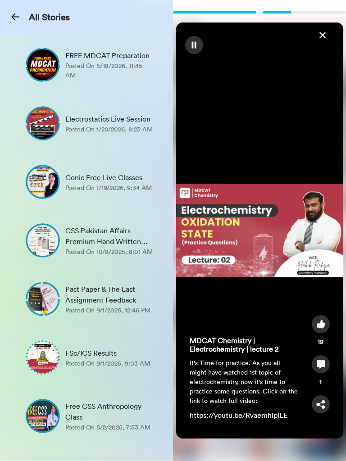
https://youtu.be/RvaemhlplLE (238, 415)
